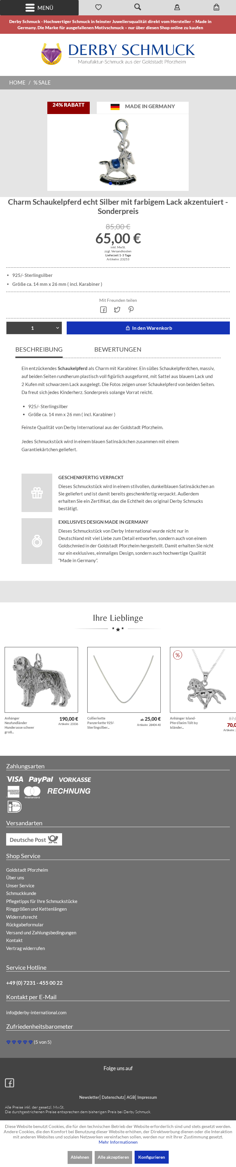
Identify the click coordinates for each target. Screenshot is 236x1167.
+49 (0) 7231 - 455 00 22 (34, 983)
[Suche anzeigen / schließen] (137, 7)
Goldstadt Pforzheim (27, 870)
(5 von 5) (43, 1042)
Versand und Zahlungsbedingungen (41, 932)
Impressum (147, 1097)
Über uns (15, 877)
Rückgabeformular (25, 924)
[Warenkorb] (216, 7)
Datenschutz (113, 1097)
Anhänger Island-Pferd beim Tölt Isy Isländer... (184, 722)
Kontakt (14, 940)
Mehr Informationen (118, 1142)
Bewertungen (117, 349)
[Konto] (177, 7)
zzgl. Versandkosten (118, 251)
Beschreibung (39, 349)
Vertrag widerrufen (25, 948)
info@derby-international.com (36, 1012)
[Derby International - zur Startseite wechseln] (118, 54)
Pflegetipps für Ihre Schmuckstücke (41, 901)
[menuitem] (39, 7)
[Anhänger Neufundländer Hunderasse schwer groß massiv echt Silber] (41, 680)
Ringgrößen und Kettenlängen (36, 909)
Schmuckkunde (21, 893)
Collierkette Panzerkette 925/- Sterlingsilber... (100, 722)
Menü (45, 8)
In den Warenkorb (151, 328)
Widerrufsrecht (21, 917)
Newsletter (89, 1097)
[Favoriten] (98, 7)
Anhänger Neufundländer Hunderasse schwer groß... (19, 725)
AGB (131, 1097)
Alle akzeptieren (113, 1157)
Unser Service (20, 885)
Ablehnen (80, 1157)
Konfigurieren (151, 1157)
